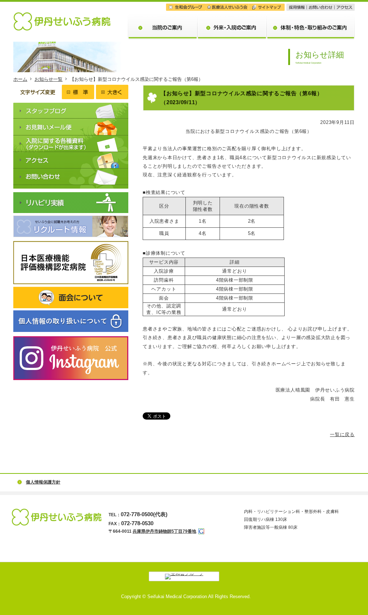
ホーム (20, 79)
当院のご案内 (163, 16)
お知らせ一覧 (48, 79)
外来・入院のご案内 (232, 16)
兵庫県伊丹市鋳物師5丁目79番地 (164, 531)
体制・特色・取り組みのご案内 (311, 16)
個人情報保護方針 (43, 482)
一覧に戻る (342, 434)
